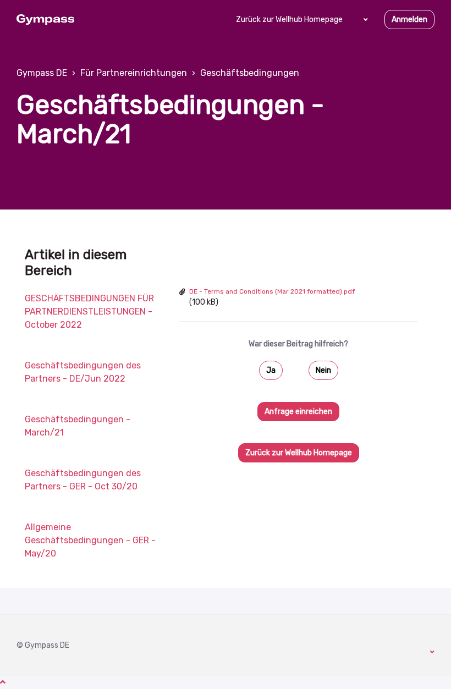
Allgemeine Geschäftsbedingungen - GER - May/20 (90, 540)
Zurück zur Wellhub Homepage (289, 19)
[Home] (45, 19)
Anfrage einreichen (298, 411)
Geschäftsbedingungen (249, 73)
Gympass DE (41, 73)
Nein (323, 370)
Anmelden (409, 19)
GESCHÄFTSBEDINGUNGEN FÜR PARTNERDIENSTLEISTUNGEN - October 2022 (89, 311)
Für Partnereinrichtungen (133, 73)
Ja (271, 370)
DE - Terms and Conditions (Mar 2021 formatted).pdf (272, 291)
